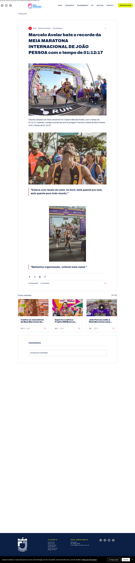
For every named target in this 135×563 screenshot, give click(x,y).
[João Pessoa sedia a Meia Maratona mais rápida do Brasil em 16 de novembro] (101, 307)
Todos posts (22, 14)
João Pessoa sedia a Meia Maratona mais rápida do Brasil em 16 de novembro (100, 321)
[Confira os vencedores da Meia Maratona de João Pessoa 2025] (33, 307)
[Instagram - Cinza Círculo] (2, 5)
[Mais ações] (105, 28)
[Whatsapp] (100, 540)
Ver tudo (114, 295)
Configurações (114, 560)
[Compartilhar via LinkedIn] (40, 277)
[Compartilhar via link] (45, 277)
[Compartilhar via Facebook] (29, 277)
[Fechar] (132, 559)
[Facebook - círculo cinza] (10, 5)
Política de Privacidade (89, 560)
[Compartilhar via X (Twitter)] (35, 277)
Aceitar (126, 560)
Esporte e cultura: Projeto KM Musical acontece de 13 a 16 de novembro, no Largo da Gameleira (66, 321)
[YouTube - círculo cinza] (6, 5)
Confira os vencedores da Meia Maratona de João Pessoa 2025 (32, 321)
